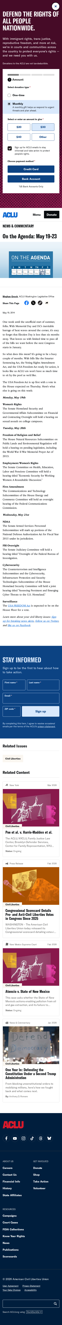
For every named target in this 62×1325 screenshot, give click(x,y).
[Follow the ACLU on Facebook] (6, 1138)
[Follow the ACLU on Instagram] (23, 1138)
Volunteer (39, 1188)
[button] (40, 303)
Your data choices (12, 1290)
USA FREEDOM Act (19, 605)
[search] (55, 1304)
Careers (7, 1167)
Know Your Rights (14, 1236)
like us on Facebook (19, 625)
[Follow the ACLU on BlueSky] (49, 1138)
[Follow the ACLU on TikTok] (32, 1138)
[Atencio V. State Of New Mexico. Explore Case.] (31, 978)
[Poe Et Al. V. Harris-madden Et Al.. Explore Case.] (31, 819)
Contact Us (10, 1174)
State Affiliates (12, 1195)
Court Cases (10, 1222)
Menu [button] (37, 214)
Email (7, 695)
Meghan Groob (10, 296)
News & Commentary (17, 227)
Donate (52, 214)
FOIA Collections (13, 1229)
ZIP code (9, 709)
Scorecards (10, 1256)
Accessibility (30, 1290)
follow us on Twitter (46, 621)
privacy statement (46, 726)
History (7, 1188)
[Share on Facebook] (26, 304)
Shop (36, 1174)
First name (10, 682)
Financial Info (11, 1181)
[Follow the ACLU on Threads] (40, 1138)
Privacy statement (31, 1286)
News (6, 1242)
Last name (34, 682)
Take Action (40, 1181)
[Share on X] (33, 304)
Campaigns (10, 1215)
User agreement (11, 1286)
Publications (11, 1249)
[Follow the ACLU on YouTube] (15, 1138)
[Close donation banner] (56, 6)
